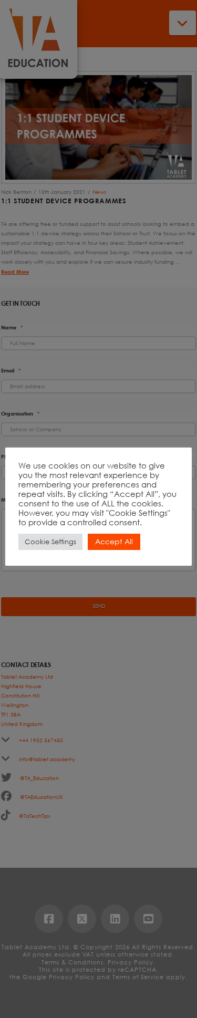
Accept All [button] (114, 541)
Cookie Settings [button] (50, 541)
